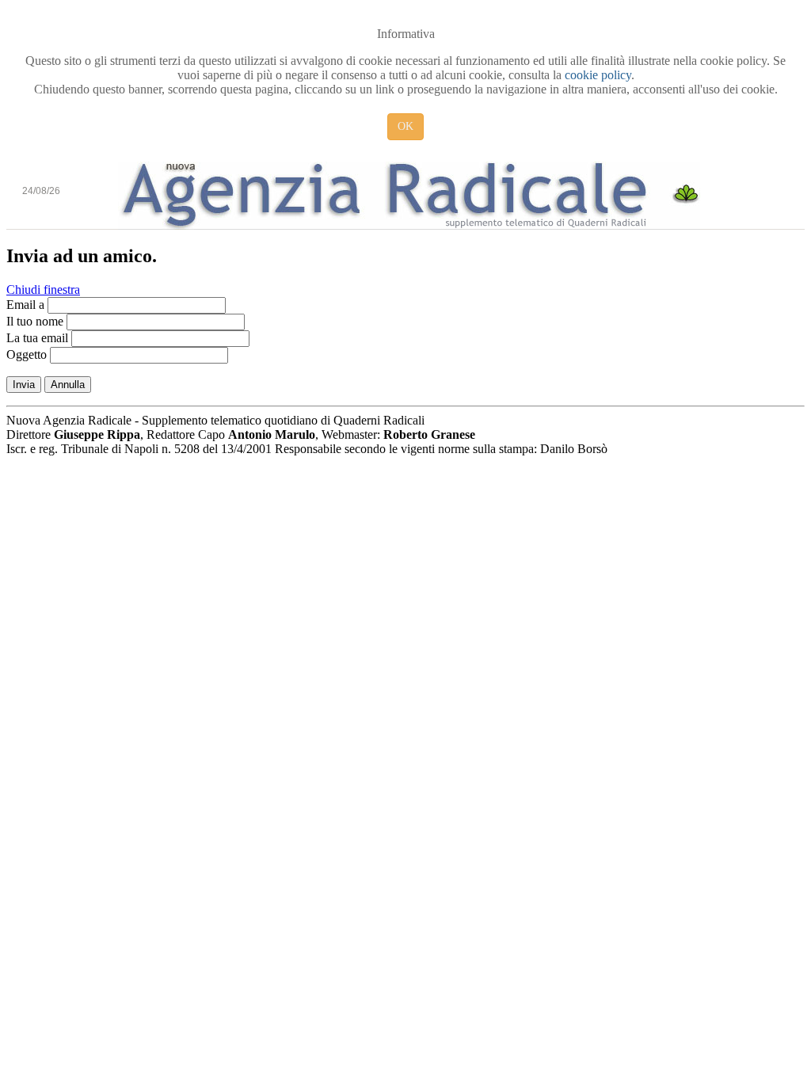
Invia (24, 385)
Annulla (68, 385)
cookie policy (598, 75)
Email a (25, 304)
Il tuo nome (34, 321)
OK (405, 126)
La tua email (37, 338)
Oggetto (26, 354)
